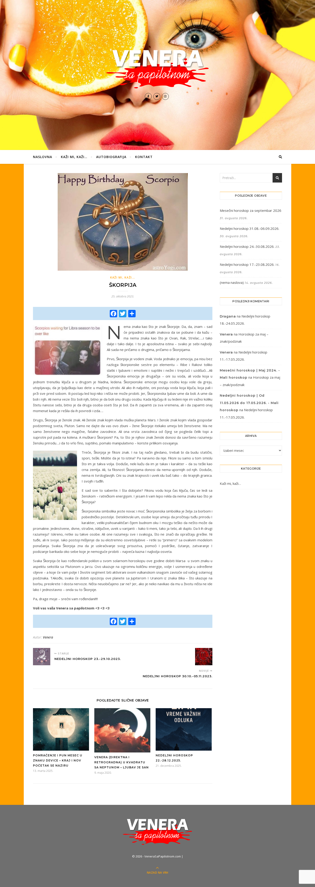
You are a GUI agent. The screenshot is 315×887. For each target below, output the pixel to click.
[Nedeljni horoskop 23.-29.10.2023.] (41, 656)
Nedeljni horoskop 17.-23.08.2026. (247, 264)
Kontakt (144, 157)
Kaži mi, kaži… (74, 157)
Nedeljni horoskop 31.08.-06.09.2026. (249, 228)
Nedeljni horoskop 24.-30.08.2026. (247, 246)
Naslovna (42, 157)
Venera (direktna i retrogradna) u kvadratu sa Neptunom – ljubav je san (121, 762)
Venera (48, 637)
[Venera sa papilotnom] (157, 69)
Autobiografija (111, 157)
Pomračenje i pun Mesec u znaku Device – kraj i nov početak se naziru (57, 760)
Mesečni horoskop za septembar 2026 (250, 210)
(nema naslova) (232, 282)
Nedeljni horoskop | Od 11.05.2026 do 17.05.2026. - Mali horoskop (249, 402)
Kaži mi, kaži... (122, 277)
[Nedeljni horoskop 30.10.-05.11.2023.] (203, 656)
